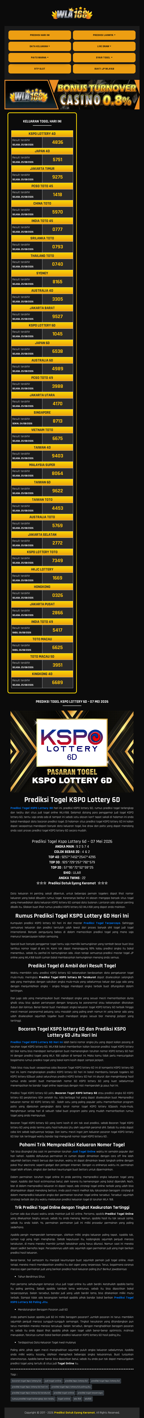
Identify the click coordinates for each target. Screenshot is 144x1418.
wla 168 (77, 1398)
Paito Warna (38, 57)
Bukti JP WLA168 (104, 68)
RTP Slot (39, 68)
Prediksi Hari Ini (40, 35)
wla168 (88, 1398)
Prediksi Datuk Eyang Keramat (74, 1413)
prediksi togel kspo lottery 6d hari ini (30, 1386)
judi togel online (53, 1380)
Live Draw (103, 46)
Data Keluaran (39, 46)
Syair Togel (103, 57)
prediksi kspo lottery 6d (76, 1380)
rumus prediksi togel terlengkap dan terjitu (33, 1398)
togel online (64, 1398)
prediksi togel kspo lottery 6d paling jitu (71, 1386)
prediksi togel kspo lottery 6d (105, 1380)
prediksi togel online (64, 1392)
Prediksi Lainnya (103, 35)
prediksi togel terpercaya (90, 1392)
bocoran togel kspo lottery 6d (26, 1380)
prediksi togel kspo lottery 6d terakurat (31, 1392)
